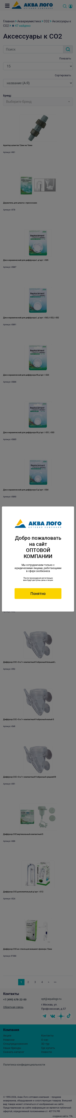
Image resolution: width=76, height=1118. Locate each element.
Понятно (38, 593)
